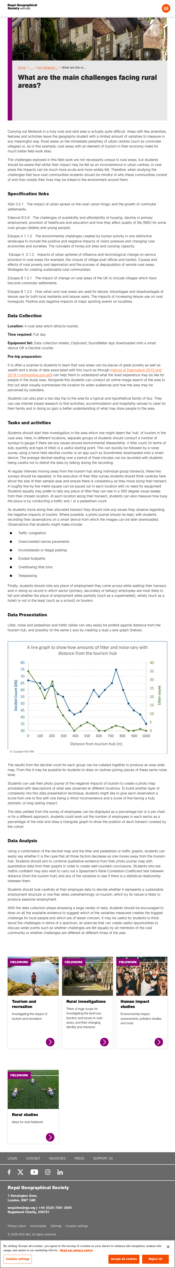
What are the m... (74, 67)
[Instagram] (47, 1172)
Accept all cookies (124, 1259)
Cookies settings (17, 1259)
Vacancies (57, 1158)
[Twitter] (20, 1172)
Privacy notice (17, 1226)
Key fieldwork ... (47, 67)
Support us (103, 1158)
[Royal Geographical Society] (40, 8)
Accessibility (38, 1226)
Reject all (155, 1259)
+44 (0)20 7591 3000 (55, 1208)
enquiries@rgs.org (21, 1208)
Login (12, 1158)
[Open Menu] (166, 8)
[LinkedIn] (60, 1172)
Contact (33, 1158)
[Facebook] (9, 1172)
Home (22, 67)
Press (79, 1158)
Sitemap (56, 1226)
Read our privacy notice (76, 1250)
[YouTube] (34, 1172)
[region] (87, 1254)
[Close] (168, 1246)
